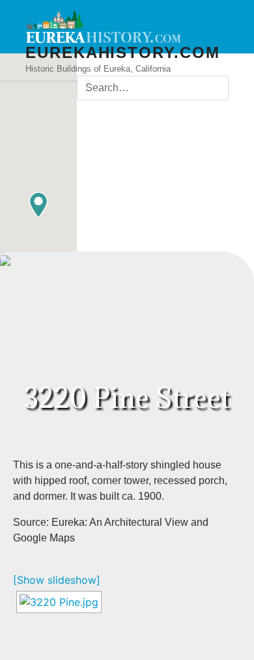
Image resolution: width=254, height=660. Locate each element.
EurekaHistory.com (122, 52)
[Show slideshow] (56, 579)
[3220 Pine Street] (59, 602)
